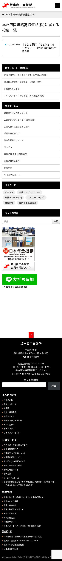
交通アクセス (9, 416)
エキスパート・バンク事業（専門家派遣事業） (24, 95)
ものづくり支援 (10, 513)
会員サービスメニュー (29, 192)
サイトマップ (9, 429)
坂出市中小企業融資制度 (14, 545)
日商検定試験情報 (27, 202)
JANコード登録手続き (13, 465)
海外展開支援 (9, 518)
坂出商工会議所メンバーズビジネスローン (21, 541)
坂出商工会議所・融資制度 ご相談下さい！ (23, 82)
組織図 (6, 408)
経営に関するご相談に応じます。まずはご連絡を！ (26, 75)
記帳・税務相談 (10, 505)
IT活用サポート (10, 522)
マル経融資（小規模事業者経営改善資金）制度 (23, 537)
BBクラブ (8, 147)
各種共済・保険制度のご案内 (16, 126)
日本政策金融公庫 (11, 549)
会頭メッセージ (10, 404)
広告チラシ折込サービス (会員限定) (19, 119)
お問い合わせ (9, 425)
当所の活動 (8, 400)
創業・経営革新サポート (14, 509)
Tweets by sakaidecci (14, 286)
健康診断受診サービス (13, 140)
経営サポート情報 (13, 197)
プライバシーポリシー (13, 433)
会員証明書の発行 (12, 161)
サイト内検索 (31, 380)
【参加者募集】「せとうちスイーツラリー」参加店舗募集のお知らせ (39, 48)
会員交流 (8, 168)
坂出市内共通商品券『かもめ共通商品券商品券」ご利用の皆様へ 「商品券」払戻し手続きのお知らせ (31, 483)
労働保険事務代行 (12, 133)
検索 (53, 385)
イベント (9, 192)
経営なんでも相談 (11, 89)
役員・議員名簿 (10, 412)
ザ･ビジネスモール (12, 175)
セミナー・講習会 (36, 197)
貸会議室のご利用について (15, 113)
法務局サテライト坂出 (13, 420)
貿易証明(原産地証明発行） (16, 154)
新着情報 (9, 202)
